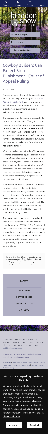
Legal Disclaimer (33, 362)
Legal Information (14, 365)
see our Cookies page (29, 409)
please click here (11, 416)
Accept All (13, 425)
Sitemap (34, 365)
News (24, 281)
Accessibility (7, 362)
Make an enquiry (21, 34)
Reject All (34, 425)
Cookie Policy (25, 365)
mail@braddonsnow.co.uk (12, 348)
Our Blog (24, 310)
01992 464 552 (20, 42)
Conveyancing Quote (23, 50)
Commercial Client (24, 303)
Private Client (24, 297)
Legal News (24, 290)
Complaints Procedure (19, 362)
